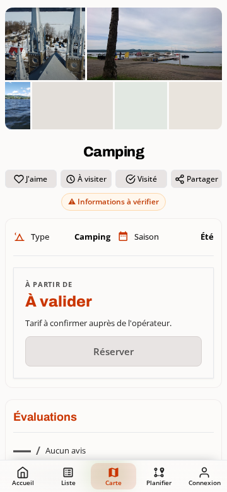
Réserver (113, 351)
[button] (154, 44)
